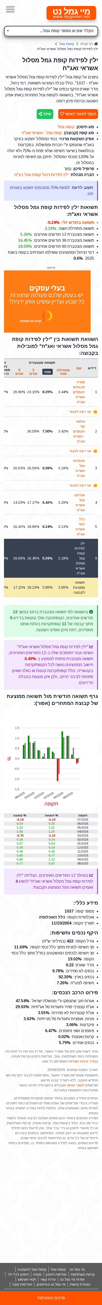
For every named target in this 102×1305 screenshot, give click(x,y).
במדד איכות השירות (83, 1061)
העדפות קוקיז (22, 1284)
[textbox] (51, 30)
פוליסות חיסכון (56, 1274)
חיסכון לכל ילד (18, 1274)
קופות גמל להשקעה (32, 1269)
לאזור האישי (75, 1085)
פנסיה (37, 1274)
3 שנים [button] (33, 371)
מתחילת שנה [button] (63, 371)
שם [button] (78, 368)
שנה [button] (47, 372)
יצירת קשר (48, 1279)
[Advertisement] (51, 1206)
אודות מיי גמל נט (72, 1279)
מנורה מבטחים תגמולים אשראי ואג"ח (79, 392)
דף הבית (86, 44)
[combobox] (51, 31)
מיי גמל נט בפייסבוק (51, 1284)
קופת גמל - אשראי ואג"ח (42, 133)
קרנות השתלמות (83, 1274)
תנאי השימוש (27, 1279)
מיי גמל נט (77, 1269)
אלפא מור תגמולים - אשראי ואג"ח (79, 431)
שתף (46, 114)
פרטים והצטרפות (51, 1298)
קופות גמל (66, 44)
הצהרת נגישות (80, 1284)
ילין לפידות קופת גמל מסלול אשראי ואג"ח (80, 558)
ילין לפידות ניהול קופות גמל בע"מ (41, 175)
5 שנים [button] (19, 371)
